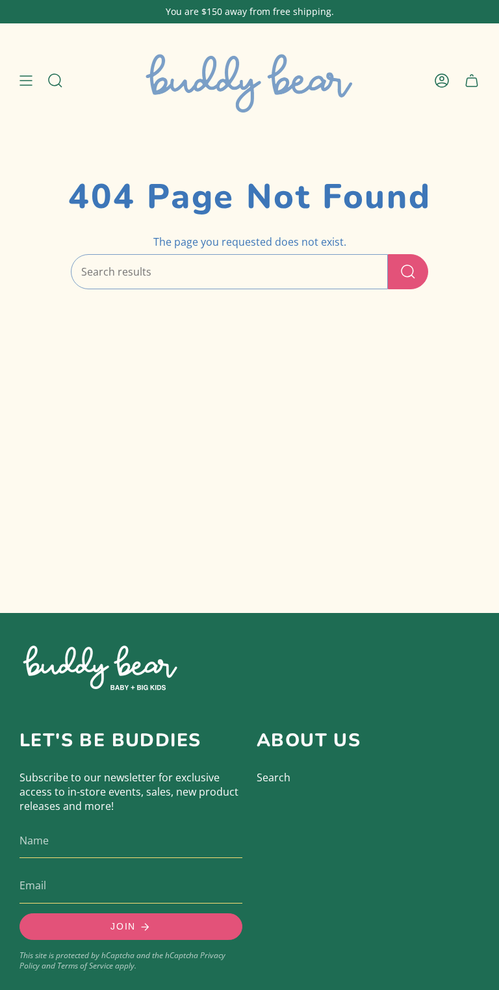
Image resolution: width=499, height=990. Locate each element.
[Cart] (472, 80)
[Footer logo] (100, 665)
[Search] (408, 271)
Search (273, 777)
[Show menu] (26, 80)
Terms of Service (85, 965)
